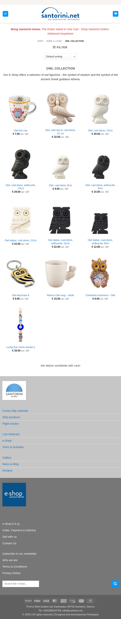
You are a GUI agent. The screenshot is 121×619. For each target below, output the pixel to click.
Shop (40, 41)
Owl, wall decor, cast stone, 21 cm (60, 132)
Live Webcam (11, 434)
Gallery (6, 457)
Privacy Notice (11, 573)
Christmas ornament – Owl (100, 295)
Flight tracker (10, 423)
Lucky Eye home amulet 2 (20, 347)
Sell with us (9, 536)
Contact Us (9, 543)
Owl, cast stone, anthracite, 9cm (100, 187)
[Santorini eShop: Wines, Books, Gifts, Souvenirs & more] (60, 14)
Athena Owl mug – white (60, 295)
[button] (5, 14)
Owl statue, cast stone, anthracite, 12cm (60, 242)
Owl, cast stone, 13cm (100, 130)
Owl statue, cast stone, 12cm (21, 240)
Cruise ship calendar (15, 410)
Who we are (9, 560)
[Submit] (115, 583)
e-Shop (7, 440)
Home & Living (54, 41)
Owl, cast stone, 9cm (60, 185)
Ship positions (11, 417)
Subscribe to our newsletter (19, 553)
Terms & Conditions (14, 566)
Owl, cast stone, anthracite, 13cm (21, 187)
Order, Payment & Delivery (19, 530)
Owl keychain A (20, 295)
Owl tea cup (20, 130)
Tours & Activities (13, 447)
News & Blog (10, 464)
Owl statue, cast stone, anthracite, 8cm (100, 242)
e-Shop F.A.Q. (11, 523)
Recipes (7, 470)
